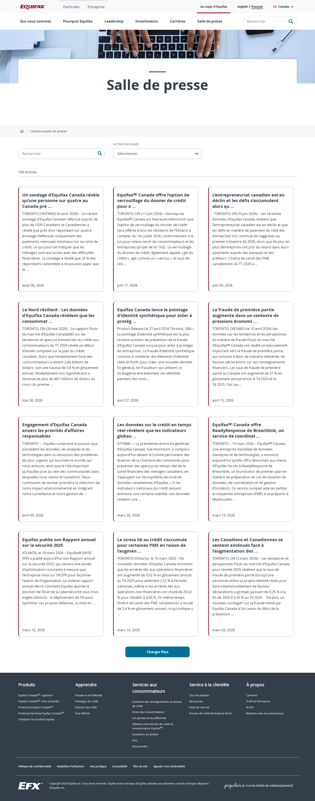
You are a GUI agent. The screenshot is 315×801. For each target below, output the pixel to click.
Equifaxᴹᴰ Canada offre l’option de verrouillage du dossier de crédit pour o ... (153, 200)
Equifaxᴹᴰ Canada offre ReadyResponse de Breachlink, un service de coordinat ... (248, 430)
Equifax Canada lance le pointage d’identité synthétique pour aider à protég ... (154, 315)
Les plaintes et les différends (149, 718)
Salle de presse (209, 21)
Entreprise (96, 7)
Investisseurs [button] (146, 21)
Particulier (71, 7)
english (242, 7)
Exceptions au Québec (145, 734)
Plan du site (140, 766)
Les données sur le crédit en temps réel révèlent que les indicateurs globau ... (154, 430)
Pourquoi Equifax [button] (78, 21)
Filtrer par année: (126, 144)
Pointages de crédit (86, 701)
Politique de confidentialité (34, 766)
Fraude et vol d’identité (88, 695)
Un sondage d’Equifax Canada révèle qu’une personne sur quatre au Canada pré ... (60, 200)
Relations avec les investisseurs (265, 713)
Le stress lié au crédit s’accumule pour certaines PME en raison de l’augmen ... (152, 545)
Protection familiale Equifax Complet (41, 713)
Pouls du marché (199, 707)
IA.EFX (250, 707)
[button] (283, 6)
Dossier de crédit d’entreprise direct (210, 713)
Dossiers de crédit (86, 707)
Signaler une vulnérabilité (169, 766)
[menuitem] (71, 6)
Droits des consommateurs (148, 712)
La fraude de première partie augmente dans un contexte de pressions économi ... (245, 315)
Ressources (196, 701)
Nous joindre (139, 746)
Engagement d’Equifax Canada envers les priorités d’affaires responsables (54, 430)
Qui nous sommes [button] (35, 21)
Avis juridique (98, 766)
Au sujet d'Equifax (213, 7)
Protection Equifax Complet (36, 707)
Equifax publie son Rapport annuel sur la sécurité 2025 (59, 542)
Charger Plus (157, 652)
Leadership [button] (114, 21)
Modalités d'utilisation (70, 766)
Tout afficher (82, 713)
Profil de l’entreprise (258, 701)
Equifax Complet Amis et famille (38, 701)
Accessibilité (119, 766)
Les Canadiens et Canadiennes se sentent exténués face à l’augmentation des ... (247, 545)
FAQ (134, 740)
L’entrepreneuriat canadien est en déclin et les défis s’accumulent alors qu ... (248, 200)
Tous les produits (199, 695)
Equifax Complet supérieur (35, 695)
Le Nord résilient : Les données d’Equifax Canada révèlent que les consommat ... (58, 315)
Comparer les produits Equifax (36, 719)
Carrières (177, 21)
